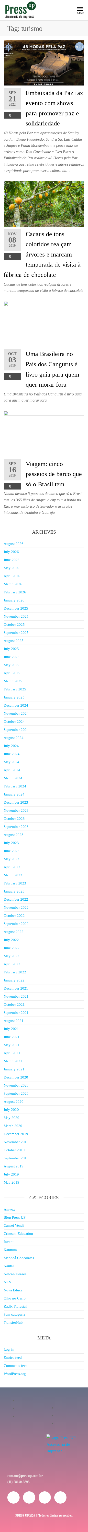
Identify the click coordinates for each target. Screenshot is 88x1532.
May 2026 (11, 568)
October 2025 (14, 624)
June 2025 (12, 657)
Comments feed (16, 1366)
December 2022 (16, 899)
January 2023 (14, 891)
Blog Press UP (14, 1217)
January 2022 (14, 980)
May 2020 (11, 1118)
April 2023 (12, 867)
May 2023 (11, 859)
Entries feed (13, 1358)
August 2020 (13, 1101)
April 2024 (12, 770)
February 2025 (15, 689)
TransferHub (13, 1322)
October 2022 (14, 916)
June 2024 (12, 754)
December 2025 (16, 608)
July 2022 (11, 940)
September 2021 (16, 1013)
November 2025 (16, 616)
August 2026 (13, 544)
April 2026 (12, 576)
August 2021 (13, 1021)
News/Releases (15, 1274)
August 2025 (13, 641)
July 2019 (11, 1174)
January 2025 (14, 697)
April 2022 (12, 964)
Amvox (9, 1209)
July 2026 (11, 552)
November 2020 (16, 1085)
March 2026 (13, 584)
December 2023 (16, 802)
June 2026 (12, 560)
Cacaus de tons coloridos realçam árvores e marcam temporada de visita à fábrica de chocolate (42, 254)
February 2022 (15, 972)
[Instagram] (13, 1497)
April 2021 (12, 1053)
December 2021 (16, 988)
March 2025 (13, 681)
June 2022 (12, 948)
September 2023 (16, 827)
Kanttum (10, 1250)
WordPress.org (15, 1374)
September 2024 (16, 730)
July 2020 (11, 1110)
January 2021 (14, 1069)
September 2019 (16, 1158)
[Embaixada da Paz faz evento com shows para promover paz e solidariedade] (44, 62)
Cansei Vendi (14, 1225)
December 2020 (16, 1077)
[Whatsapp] (45, 1497)
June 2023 (12, 851)
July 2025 (11, 649)
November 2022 (16, 907)
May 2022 (11, 956)
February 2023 (15, 883)
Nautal (9, 1266)
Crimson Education (18, 1234)
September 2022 (16, 924)
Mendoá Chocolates (19, 1258)
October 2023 (14, 819)
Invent (8, 1242)
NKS (7, 1282)
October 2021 (14, 1004)
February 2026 (15, 592)
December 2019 (16, 1134)
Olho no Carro (15, 1298)
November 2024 (16, 713)
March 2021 (13, 1061)
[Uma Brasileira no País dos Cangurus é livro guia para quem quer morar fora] (44, 323)
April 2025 (12, 673)
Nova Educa (13, 1290)
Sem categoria (14, 1314)
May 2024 (11, 762)
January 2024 (14, 794)
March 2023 (13, 875)
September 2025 (16, 633)
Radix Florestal (15, 1306)
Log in (9, 1349)
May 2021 (11, 1045)
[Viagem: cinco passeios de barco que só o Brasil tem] (44, 433)
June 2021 (12, 1037)
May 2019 (11, 1182)
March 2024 (13, 778)
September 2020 (16, 1093)
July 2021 (11, 1029)
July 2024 (11, 746)
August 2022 (13, 932)
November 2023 (16, 810)
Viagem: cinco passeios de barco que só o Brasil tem (54, 474)
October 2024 (14, 721)
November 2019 (16, 1142)
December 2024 (16, 705)
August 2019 (13, 1166)
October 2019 (14, 1150)
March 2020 (13, 1126)
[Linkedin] (60, 1497)
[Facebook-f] (29, 1497)
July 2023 (11, 843)
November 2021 (16, 996)
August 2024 (13, 738)
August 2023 (13, 835)
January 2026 (14, 600)
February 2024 (15, 786)
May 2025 (11, 665)
